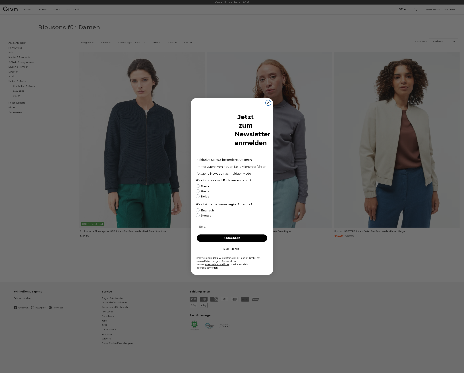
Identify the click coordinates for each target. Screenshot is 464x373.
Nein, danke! (232, 249)
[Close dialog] (268, 103)
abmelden (212, 267)
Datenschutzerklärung (217, 264)
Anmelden (232, 238)
